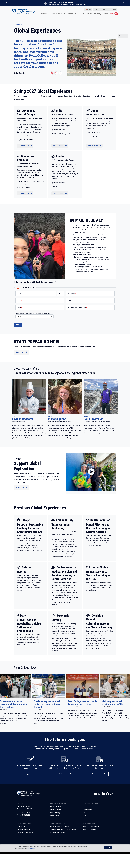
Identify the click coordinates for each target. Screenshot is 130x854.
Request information (99, 774)
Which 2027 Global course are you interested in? (32, 313)
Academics (45, 14)
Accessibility (22, 826)
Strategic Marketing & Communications (63, 829)
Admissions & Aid (58, 14)
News (106, 14)
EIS (84, 813)
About (82, 14)
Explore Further (23, 145)
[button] (52, 73)
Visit (96, 9)
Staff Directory (55, 813)
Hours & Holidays (56, 806)
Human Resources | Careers (59, 826)
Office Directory (55, 810)
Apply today (30, 774)
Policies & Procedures (25, 832)
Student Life (72, 14)
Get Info (105, 9)
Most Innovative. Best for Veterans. (61, 2)
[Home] (23, 11)
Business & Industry (94, 14)
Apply (89, 9)
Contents (122, 36)
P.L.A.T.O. (85, 816)
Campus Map (54, 816)
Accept (108, 847)
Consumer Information (57, 832)
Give (114, 9)
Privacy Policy (31, 848)
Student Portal (87, 810)
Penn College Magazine (91, 826)
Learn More (20, 352)
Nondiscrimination (24, 829)
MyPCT (85, 806)
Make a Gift (20, 488)
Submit (17, 325)
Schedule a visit (65, 774)
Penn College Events (90, 829)
